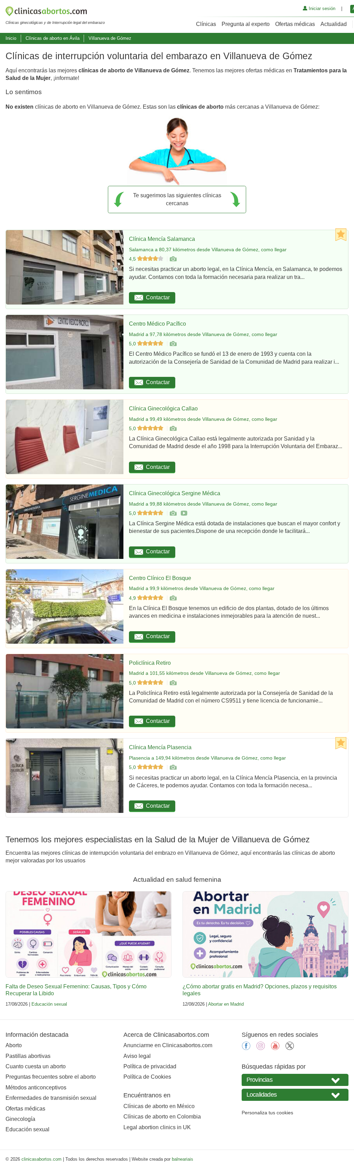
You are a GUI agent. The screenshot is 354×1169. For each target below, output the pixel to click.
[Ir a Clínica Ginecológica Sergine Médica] (172, 513)
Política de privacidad (149, 1066)
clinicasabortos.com (41, 1159)
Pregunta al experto (246, 24)
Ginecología (20, 1119)
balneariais (182, 1159)
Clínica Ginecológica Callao (163, 408)
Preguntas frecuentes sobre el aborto (51, 1077)
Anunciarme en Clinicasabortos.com (167, 1045)
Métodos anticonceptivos (36, 1087)
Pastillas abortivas (28, 1056)
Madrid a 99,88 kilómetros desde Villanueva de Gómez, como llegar (203, 504)
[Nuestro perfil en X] (289, 1048)
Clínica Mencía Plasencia (160, 747)
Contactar (158, 297)
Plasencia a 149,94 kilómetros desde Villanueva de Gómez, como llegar (207, 758)
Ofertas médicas (295, 24)
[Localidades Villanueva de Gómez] (295, 1095)
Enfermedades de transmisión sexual (51, 1098)
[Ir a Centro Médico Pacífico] (172, 343)
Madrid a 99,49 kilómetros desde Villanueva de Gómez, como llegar (203, 419)
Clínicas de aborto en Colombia (162, 1117)
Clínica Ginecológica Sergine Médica (174, 493)
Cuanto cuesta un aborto (36, 1066)
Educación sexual (49, 1004)
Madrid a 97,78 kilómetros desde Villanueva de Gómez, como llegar (203, 334)
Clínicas (206, 24)
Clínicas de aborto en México (159, 1106)
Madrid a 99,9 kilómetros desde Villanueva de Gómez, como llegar (201, 588)
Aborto (14, 1045)
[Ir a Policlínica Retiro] (172, 682)
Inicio (11, 38)
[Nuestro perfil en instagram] (260, 1048)
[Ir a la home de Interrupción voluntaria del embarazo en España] (55, 12)
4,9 (133, 598)
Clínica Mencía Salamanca (162, 239)
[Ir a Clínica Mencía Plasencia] (172, 767)
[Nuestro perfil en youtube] (275, 1048)
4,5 (133, 259)
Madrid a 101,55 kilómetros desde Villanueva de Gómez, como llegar (204, 673)
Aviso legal (137, 1056)
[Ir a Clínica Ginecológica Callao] (172, 428)
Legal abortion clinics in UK (157, 1127)
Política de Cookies (147, 1077)
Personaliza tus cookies (267, 1112)
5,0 (133, 343)
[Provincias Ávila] (295, 1080)
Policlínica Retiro (150, 663)
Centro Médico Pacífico (157, 324)
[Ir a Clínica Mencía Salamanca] (172, 258)
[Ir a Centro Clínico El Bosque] (172, 598)
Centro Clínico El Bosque (160, 578)
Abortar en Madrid (226, 1004)
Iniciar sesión (321, 8)
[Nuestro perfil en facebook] (246, 1048)
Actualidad (333, 24)
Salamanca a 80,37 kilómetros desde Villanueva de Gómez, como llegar (208, 249)
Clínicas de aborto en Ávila (53, 38)
